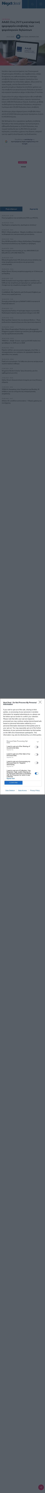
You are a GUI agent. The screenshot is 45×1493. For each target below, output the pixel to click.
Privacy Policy (35, 790)
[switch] (36, 747)
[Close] (41, 703)
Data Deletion (10, 790)
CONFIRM (14, 782)
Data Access (22, 790)
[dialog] (22, 747)
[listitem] (22, 741)
